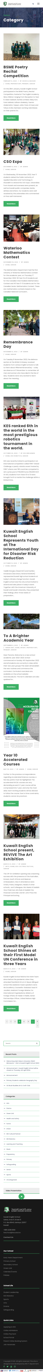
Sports (8, 1175)
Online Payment (10, 1334)
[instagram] (15, 1366)
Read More (11, 118)
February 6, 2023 (10, 81)
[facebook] (4, 1366)
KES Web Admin (29, 453)
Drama (8, 1108)
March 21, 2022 (10, 864)
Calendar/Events (10, 1272)
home (7, 84)
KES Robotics (16, 456)
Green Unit (9, 648)
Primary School (9, 1261)
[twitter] (7, 1366)
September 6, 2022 (11, 645)
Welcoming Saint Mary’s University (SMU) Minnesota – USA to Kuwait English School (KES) (22, 1062)
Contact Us (8, 1237)
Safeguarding (11, 1164)
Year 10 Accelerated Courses (16, 760)
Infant (23, 648)
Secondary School (11, 1264)
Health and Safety (12, 1119)
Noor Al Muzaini (29, 81)
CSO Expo (13, 161)
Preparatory (16, 84)
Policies (6, 1275)
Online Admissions (11, 1330)
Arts (7, 866)
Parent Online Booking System (15, 1341)
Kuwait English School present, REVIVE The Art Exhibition (19, 852)
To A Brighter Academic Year (19, 638)
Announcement (12, 1075)
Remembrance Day (18, 344)
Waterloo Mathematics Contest (17, 253)
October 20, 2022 (11, 453)
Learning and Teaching (14, 1144)
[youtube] (11, 1366)
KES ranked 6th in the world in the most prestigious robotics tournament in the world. (21, 437)
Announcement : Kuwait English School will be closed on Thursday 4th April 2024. (22, 1069)
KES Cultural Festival (24, 866)
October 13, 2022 (10, 563)
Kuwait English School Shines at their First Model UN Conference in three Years (21, 954)
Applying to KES (10, 1327)
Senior (32, 84)
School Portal (9, 1337)
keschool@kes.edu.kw (12, 1232)
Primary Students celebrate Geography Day (21, 1080)
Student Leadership (11, 1292)
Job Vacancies (9, 1344)
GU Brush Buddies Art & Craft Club (18, 1086)
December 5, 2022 (10, 167)
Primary (25, 84)
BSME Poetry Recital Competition (16, 71)
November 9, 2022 (11, 352)
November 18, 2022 (11, 262)
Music (8, 1149)
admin (25, 167)
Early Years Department (13, 1257)
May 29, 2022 (9, 769)
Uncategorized (11, 1180)
